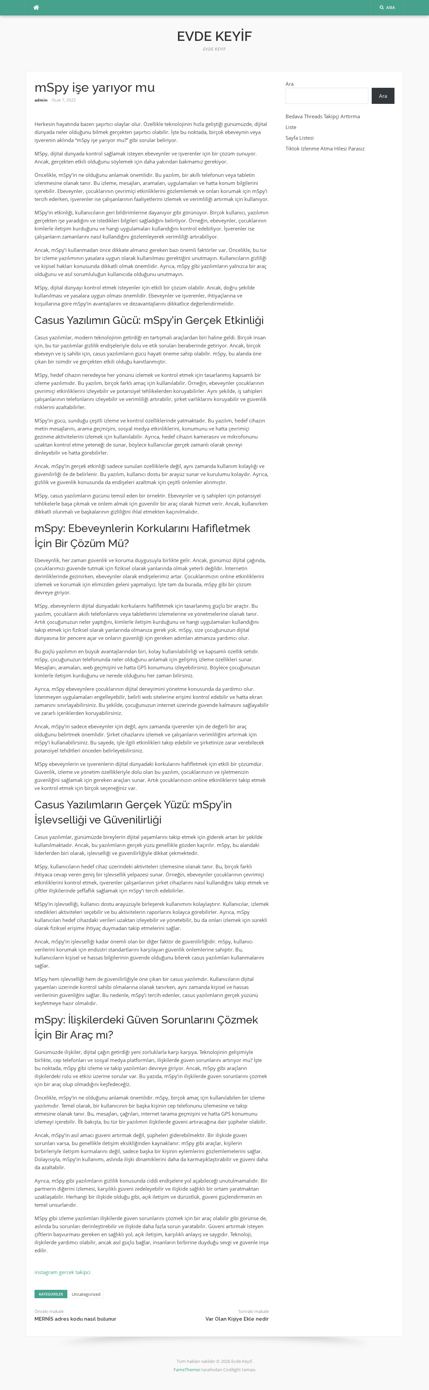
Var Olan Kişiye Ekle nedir (237, 1319)
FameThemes (187, 1370)
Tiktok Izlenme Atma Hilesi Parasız (325, 148)
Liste (291, 127)
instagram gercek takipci (62, 1272)
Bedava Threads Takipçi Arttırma (323, 116)
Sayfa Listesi (300, 137)
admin (41, 100)
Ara (290, 83)
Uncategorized (86, 1294)
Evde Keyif (214, 36)
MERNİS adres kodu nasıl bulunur (75, 1319)
